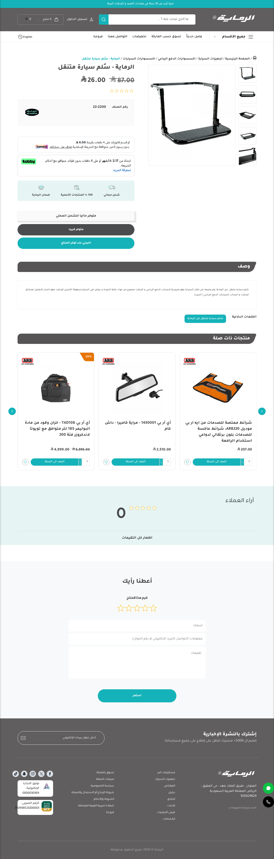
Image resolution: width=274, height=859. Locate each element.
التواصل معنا (117, 37)
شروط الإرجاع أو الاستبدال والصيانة (92, 792)
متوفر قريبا (76, 229)
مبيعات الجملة (105, 779)
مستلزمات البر (166, 772)
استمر (137, 695)
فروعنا (98, 37)
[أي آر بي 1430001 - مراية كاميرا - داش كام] (137, 388)
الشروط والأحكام (104, 799)
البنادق (171, 799)
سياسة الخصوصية (102, 786)
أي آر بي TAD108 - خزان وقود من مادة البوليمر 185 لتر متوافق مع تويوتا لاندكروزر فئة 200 (57, 429)
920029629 (248, 796)
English (27, 36)
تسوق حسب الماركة (166, 37)
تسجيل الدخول (77, 19)
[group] (191, 115)
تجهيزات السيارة (209, 59)
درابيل (171, 792)
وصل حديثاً (194, 37)
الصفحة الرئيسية (237, 59)
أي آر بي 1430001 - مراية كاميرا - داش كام (138, 426)
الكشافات (169, 819)
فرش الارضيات (166, 812)
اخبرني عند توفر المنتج (76, 243)
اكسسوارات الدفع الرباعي (176, 59)
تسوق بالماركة (105, 772)
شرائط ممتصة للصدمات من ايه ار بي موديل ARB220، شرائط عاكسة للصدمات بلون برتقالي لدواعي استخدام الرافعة (218, 432)
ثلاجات (171, 805)
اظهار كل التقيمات (137, 538)
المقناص (169, 786)
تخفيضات (139, 37)
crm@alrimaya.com (242, 808)
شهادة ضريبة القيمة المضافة (96, 805)
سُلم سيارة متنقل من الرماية (205, 318)
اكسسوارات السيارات (138, 59)
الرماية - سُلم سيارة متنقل (101, 59)
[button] (217, 462)
